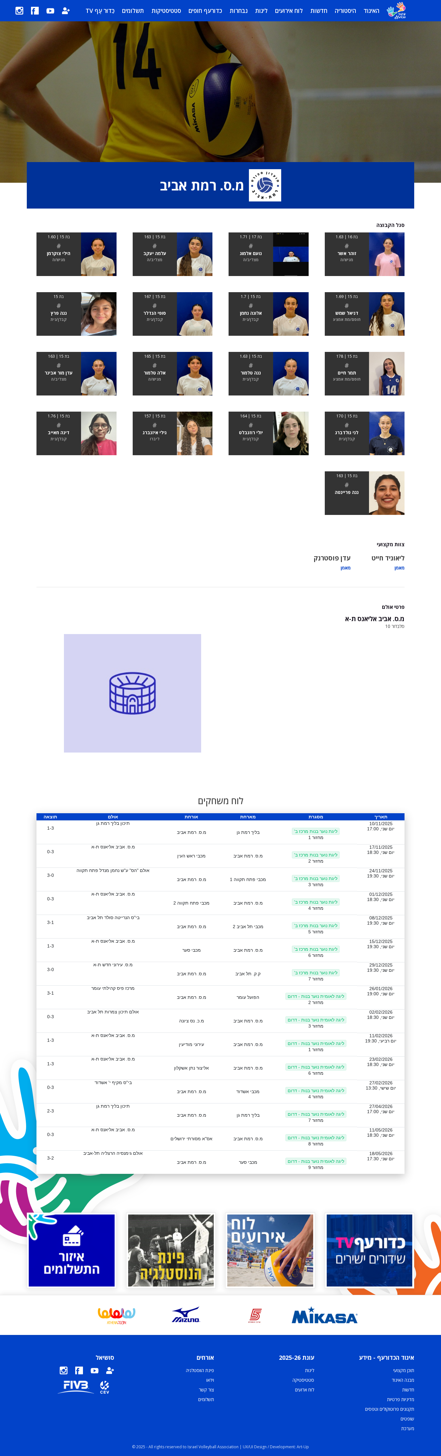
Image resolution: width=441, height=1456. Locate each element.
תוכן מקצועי (403, 1370)
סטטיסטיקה (303, 1380)
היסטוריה (345, 11)
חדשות (318, 11)
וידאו (210, 1380)
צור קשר (206, 1390)
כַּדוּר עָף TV (100, 11)
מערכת (407, 1428)
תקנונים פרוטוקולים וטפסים (389, 1409)
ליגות (261, 11)
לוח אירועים (289, 11)
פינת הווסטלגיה (200, 1370)
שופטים (407, 1419)
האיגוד (371, 11)
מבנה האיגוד (403, 1380)
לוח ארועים (304, 1390)
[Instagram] (19, 11)
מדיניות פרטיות (400, 1399)
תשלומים (133, 11)
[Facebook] (35, 11)
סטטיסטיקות (166, 11)
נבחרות (239, 11)
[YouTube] (50, 11)
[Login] (66, 11)
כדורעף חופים (205, 11)
